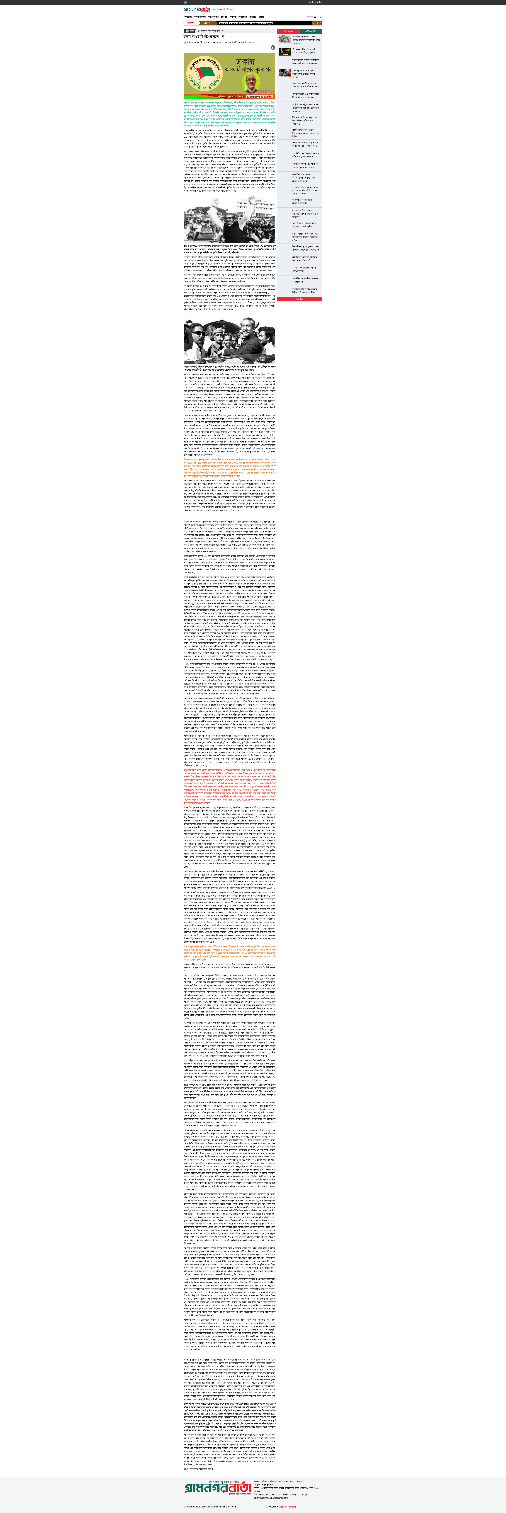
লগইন (318, 2)
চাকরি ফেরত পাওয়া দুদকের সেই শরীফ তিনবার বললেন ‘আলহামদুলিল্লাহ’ (250, 23)
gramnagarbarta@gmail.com (274, 1498)
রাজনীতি (253, 17)
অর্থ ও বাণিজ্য (213, 17)
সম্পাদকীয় (188, 17)
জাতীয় (261, 17)
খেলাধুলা (233, 17)
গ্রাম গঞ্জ (224, 17)
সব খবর (299, 299)
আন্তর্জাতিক (243, 17)
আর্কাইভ (311, 2)
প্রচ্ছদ (191, 31)
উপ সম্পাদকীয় (200, 17)
